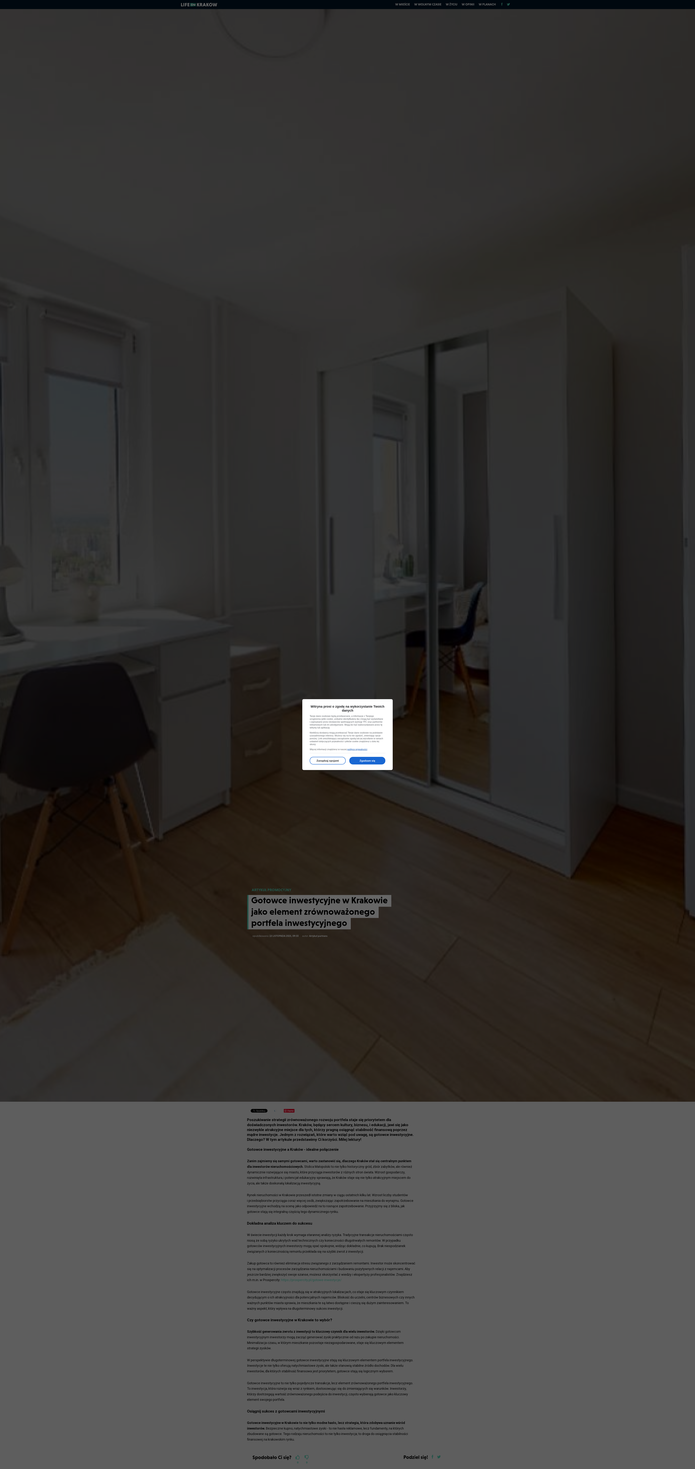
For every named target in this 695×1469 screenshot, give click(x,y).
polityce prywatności (357, 749)
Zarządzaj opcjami (328, 760)
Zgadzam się (367, 760)
